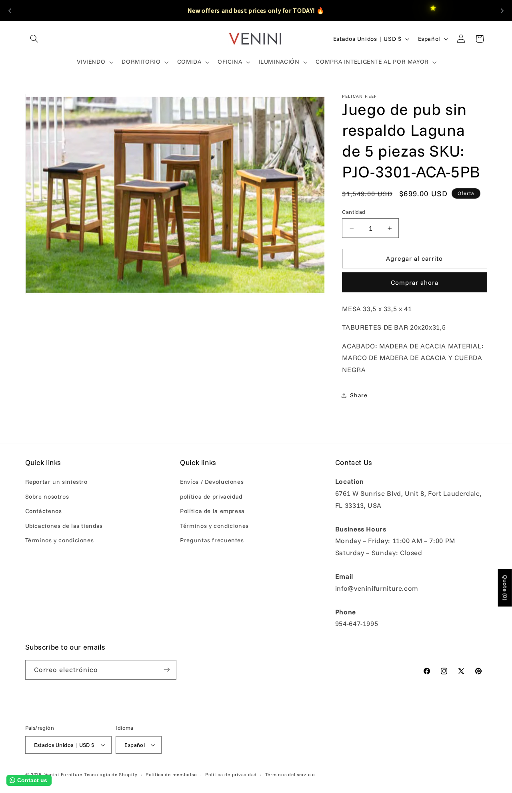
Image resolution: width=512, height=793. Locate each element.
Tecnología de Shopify (110, 774)
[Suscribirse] (166, 670)
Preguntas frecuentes (212, 540)
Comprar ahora (415, 282)
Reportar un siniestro (56, 481)
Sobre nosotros (47, 496)
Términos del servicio (290, 774)
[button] (34, 39)
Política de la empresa (212, 511)
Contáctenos (43, 511)
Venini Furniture (64, 774)
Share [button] (358, 395)
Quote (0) (505, 588)
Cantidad (353, 211)
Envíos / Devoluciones (212, 481)
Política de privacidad (231, 774)
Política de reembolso (171, 774)
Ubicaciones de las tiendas (64, 525)
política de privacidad (211, 496)
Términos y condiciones (59, 540)
